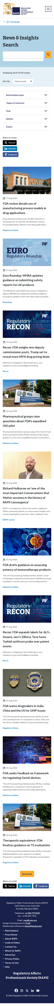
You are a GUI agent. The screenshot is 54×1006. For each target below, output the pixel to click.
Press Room (11, 934)
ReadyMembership (33, 926)
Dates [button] (9, 126)
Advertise (10, 954)
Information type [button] (15, 95)
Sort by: (6, 81)
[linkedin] (32, 990)
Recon (5, 371)
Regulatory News (11, 230)
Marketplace (11, 930)
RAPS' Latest (9, 519)
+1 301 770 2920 (32, 913)
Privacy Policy (12, 958)
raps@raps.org (30, 920)
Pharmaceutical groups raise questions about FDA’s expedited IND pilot (24, 421)
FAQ (7, 966)
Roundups (7, 302)
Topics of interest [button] (15, 103)
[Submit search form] (48, 54)
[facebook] (16, 990)
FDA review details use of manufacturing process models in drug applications (24, 208)
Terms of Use (12, 962)
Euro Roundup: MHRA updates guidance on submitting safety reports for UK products (23, 280)
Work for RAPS (13, 950)
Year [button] (8, 110)
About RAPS (11, 938)
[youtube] (38, 990)
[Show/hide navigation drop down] (48, 9)
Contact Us (11, 946)
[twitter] (27, 990)
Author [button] (9, 118)
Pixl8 (28, 923)
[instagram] (22, 990)
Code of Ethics (12, 942)
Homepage (15, 22)
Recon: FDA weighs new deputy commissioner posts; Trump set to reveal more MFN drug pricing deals (26, 352)
